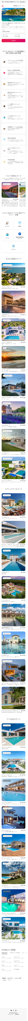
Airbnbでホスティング (19, 6)
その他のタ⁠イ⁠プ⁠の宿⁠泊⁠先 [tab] (15, 952)
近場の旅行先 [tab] (4, 952)
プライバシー (11, 1014)
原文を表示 (22, 1)
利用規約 (17, 1014)
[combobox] (13, 31)
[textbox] (7, 36)
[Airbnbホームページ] (3, 6)
